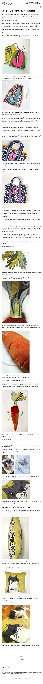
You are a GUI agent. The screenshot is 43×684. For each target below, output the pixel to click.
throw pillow (6, 673)
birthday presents (5, 672)
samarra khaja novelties (26, 672)
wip (23, 673)
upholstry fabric (16, 673)
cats (10, 672)
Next (21, 656)
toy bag (11, 673)
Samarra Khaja (19, 672)
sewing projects (35, 672)
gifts (14, 672)
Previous (21, 659)
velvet (21, 673)
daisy (12, 672)
